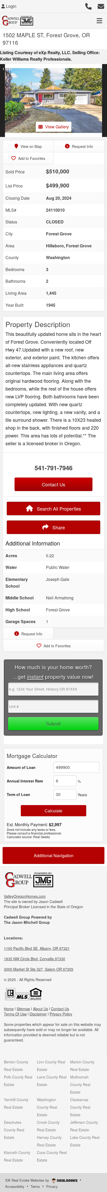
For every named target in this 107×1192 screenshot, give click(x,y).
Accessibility (14, 1186)
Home (9, 1008)
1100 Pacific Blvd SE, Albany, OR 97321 (37, 948)
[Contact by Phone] (88, 6)
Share (58, 527)
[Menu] (99, 20)
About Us (40, 1008)
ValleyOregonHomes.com (25, 896)
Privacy (52, 1186)
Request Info (82, 146)
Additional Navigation (53, 855)
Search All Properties (58, 508)
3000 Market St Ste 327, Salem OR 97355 (38, 969)
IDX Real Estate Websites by (27, 1180)
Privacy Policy (61, 1014)
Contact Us (60, 1008)
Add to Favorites (31, 158)
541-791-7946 (53, 467)
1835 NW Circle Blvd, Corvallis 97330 (34, 958)
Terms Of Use (15, 1014)
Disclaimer (38, 1014)
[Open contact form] (101, 6)
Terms (35, 1186)
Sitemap (23, 1008)
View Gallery (57, 127)
